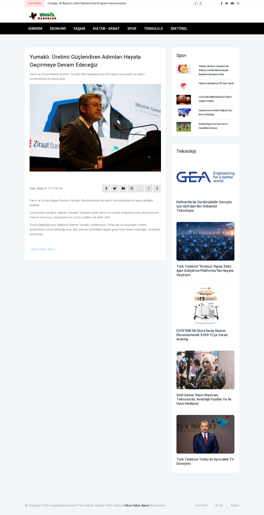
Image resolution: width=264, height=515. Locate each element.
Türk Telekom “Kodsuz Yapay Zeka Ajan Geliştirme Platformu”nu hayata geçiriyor (204, 271)
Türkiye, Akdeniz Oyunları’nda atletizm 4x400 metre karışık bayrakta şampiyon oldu (214, 70)
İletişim (235, 505)
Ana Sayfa (202, 505)
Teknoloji (153, 28)
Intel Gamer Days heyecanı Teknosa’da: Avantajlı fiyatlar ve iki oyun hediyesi (203, 399)
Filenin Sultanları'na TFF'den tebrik (216, 83)
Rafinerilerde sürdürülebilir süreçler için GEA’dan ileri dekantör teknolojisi (204, 206)
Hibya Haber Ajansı (137, 505)
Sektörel (178, 28)
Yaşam (79, 28)
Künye (219, 505)
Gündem (35, 28)
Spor (131, 28)
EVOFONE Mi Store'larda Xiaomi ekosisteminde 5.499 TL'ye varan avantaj (202, 335)
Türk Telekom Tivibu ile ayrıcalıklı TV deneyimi (205, 461)
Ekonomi (58, 28)
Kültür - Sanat (106, 28)
